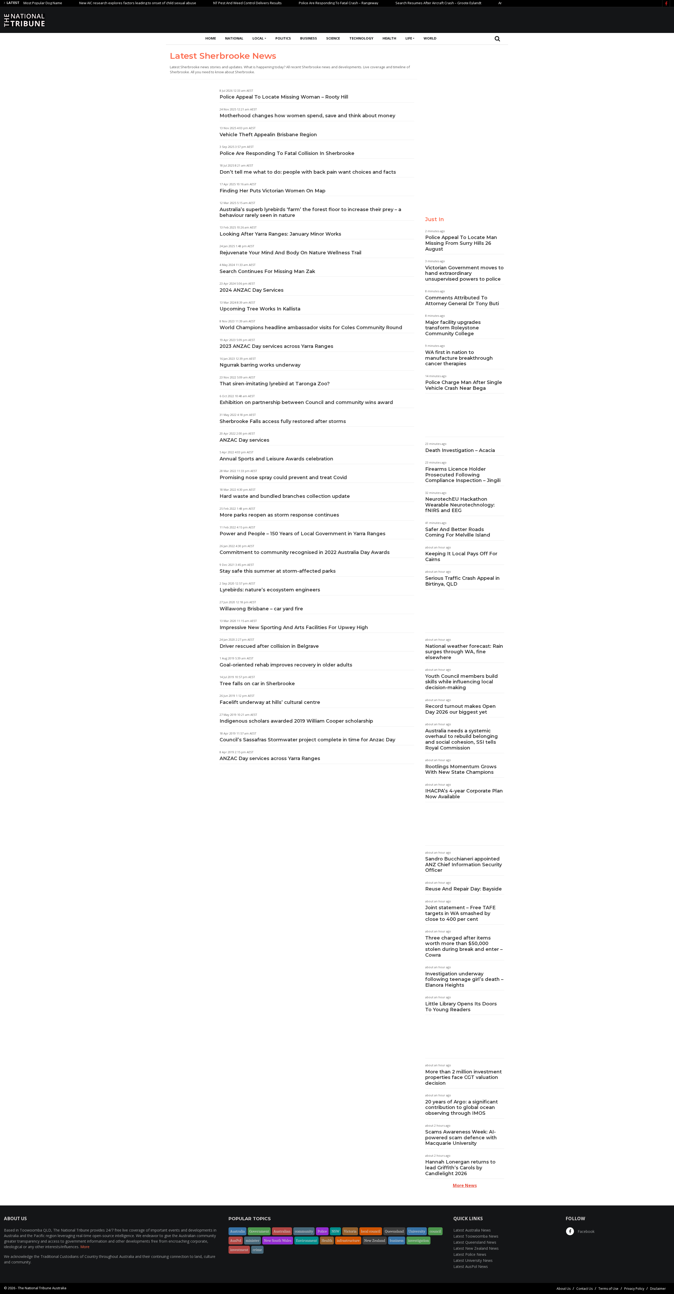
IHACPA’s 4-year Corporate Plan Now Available (464, 794)
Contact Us (584, 1288)
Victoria (350, 1231)
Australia (237, 1231)
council (435, 1231)
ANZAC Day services (244, 440)
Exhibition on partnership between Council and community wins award (306, 402)
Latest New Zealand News (476, 1248)
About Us (564, 1288)
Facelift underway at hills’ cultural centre (270, 702)
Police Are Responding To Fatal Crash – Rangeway (310, 3)
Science (333, 38)
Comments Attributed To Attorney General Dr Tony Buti (462, 301)
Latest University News (473, 1260)
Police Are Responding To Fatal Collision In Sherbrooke (287, 153)
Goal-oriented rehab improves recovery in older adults (286, 665)
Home (210, 38)
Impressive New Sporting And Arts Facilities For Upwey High (294, 627)
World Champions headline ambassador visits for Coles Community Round (311, 327)
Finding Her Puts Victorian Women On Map (272, 191)
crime (257, 1249)
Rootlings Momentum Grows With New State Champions (461, 769)
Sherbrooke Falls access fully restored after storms (283, 421)
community (304, 1231)
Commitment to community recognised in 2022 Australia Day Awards (305, 552)
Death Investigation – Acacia (460, 450)
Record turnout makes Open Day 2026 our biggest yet (460, 709)
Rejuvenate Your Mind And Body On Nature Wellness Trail (290, 253)
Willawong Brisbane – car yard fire (261, 609)
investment (239, 1249)
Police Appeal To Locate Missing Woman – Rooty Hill (284, 97)
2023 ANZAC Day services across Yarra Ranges (276, 346)
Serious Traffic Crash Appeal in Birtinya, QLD (462, 581)
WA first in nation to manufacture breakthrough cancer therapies (459, 358)
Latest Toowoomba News (475, 1236)
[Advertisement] (574, 19)
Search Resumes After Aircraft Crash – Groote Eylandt (410, 3)
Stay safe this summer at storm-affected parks (278, 571)
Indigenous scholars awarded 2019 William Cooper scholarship (296, 721)
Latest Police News (469, 1254)
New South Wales (277, 1240)
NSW (335, 1231)
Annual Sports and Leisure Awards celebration (276, 459)
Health (389, 38)
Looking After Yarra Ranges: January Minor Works (280, 234)
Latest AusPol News (470, 1266)
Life (408, 38)
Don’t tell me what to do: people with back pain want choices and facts (308, 172)
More (85, 1246)
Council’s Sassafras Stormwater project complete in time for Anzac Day (307, 740)
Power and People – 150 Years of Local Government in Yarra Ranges (302, 534)
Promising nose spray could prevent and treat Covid (283, 477)
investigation (418, 1240)
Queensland (394, 1231)
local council (370, 1231)
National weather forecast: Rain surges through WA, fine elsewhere (464, 651)
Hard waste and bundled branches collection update (285, 496)
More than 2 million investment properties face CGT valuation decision (463, 1077)
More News (465, 1185)
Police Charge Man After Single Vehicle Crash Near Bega (463, 385)
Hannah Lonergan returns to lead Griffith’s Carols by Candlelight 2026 (460, 1167)
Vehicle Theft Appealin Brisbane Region (268, 135)
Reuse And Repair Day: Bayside (463, 889)
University (416, 1231)
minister (252, 1240)
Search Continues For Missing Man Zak (267, 271)
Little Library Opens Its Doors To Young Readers (461, 1007)
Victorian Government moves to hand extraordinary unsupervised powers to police (464, 273)
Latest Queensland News (474, 1242)
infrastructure (348, 1240)
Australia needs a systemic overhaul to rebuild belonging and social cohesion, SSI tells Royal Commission (461, 739)
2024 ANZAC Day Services (252, 290)
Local (258, 38)
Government (259, 1231)
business (397, 1240)
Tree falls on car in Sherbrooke (257, 684)
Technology (361, 38)
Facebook (585, 1231)
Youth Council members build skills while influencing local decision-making (461, 681)
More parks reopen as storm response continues (279, 515)
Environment (306, 1240)
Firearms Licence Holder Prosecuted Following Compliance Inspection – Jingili (462, 474)
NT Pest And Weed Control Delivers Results (219, 3)
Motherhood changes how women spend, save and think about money (307, 116)
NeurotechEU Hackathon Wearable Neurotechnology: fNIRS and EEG (460, 504)
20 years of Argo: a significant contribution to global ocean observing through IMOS (461, 1107)
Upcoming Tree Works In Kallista (260, 309)
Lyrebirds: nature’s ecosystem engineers (270, 590)
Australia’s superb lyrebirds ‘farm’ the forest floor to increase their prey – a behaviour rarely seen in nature (310, 212)
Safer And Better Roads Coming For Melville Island (457, 532)
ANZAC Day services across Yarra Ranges (270, 758)
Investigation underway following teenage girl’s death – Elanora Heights (464, 979)
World (430, 38)
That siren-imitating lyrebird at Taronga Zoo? (275, 384)
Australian (282, 1231)
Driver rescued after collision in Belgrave (269, 646)
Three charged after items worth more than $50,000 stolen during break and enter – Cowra (464, 946)
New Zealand (374, 1240)
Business (308, 38)
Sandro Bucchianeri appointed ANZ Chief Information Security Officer (463, 864)
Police (322, 1231)
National (234, 38)
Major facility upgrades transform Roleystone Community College (453, 328)
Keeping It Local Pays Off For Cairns (461, 556)
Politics (283, 38)
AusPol (235, 1240)
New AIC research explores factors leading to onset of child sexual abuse (109, 3)
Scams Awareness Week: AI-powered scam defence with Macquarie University (461, 1137)
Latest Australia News (472, 1230)
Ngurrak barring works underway (260, 365)
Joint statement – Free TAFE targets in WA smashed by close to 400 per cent (460, 913)
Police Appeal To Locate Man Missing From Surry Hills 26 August (461, 243)
